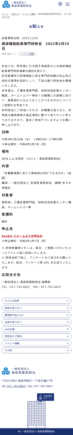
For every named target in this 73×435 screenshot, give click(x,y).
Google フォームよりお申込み (22, 236)
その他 (8, 350)
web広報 (10, 329)
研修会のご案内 (13, 336)
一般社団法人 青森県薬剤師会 (38, 431)
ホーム (5, 13)
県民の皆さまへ (13, 308)
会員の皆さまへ (13, 322)
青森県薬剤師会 (21, 4)
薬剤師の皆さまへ (14, 315)
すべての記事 (12, 300)
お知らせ (15, 13)
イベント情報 (28, 13)
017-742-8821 (16, 386)
